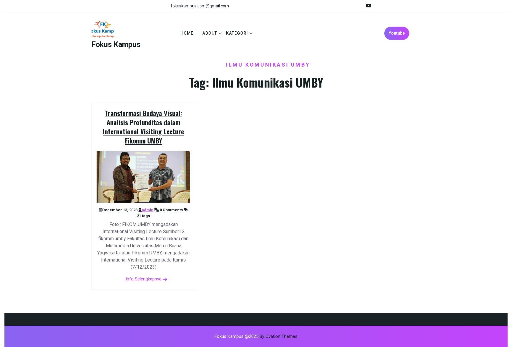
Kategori (237, 33)
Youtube (397, 33)
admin (147, 210)
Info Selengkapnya (143, 279)
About (209, 33)
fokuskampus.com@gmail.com (200, 6)
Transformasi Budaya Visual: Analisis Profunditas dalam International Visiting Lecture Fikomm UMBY (143, 126)
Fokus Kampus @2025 (256, 336)
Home (186, 33)
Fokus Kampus (116, 44)
